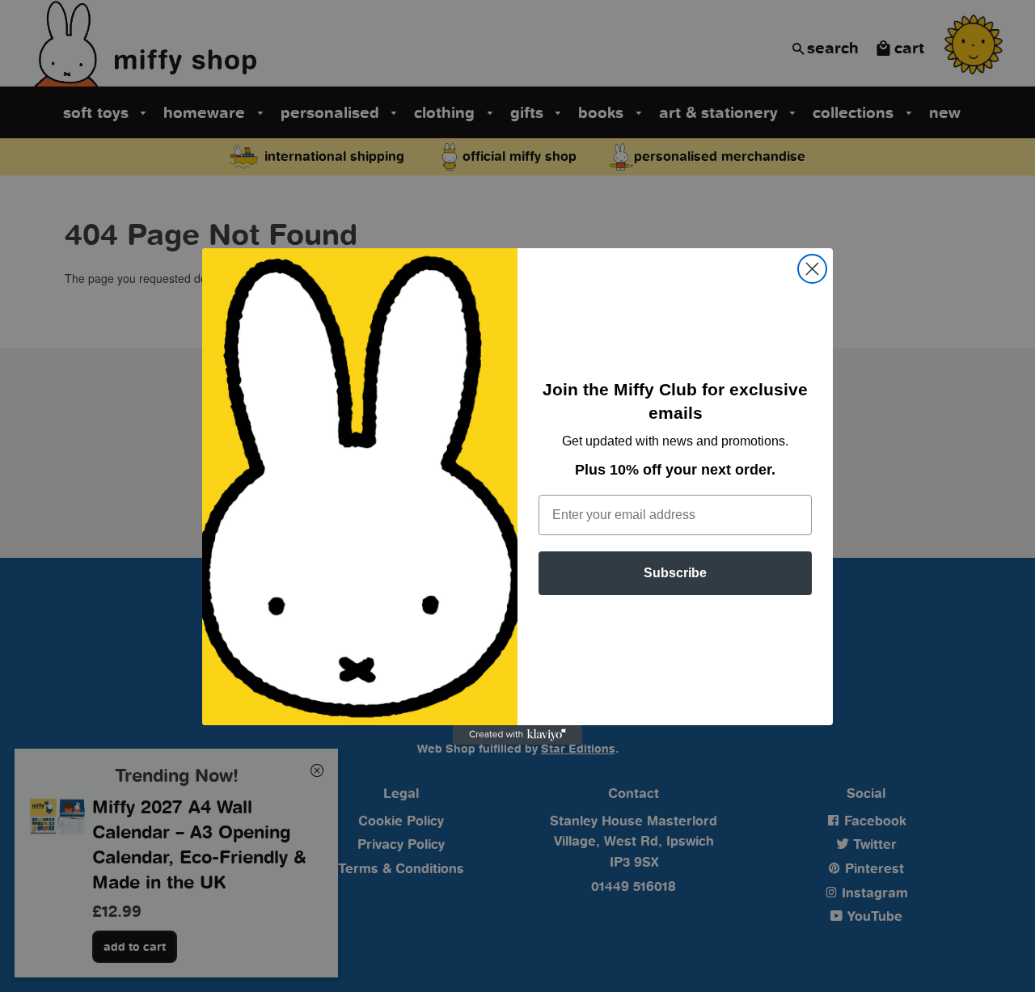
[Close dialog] (812, 269)
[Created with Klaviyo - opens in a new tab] (517, 735)
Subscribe (675, 573)
